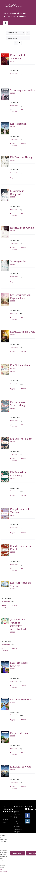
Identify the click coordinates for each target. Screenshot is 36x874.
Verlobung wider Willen (22, 90)
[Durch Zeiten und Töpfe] (5, 336)
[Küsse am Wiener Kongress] (5, 667)
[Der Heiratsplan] (5, 128)
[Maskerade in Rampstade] (5, 195)
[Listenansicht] (20, 43)
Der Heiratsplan (18, 123)
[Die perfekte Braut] (5, 737)
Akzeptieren (17, 853)
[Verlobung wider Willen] (5, 94)
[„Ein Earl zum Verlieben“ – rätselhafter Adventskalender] (5, 621)
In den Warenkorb (14, 110)
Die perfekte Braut (19, 733)
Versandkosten (14, 73)
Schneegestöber (18, 261)
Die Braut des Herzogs (22, 157)
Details (13, 78)
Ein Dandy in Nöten (20, 766)
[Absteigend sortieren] (28, 33)
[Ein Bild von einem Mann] (5, 369)
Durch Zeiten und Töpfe (22, 331)
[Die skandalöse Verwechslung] (5, 406)
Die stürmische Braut (21, 699)
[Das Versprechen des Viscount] (5, 584)
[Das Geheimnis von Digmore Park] (5, 299)
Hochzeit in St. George (22, 227)
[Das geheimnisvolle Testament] (5, 513)
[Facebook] (27, 815)
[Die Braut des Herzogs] (5, 161)
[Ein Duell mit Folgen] (5, 443)
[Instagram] (27, 821)
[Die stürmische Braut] (5, 704)
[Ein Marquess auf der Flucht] (5, 550)
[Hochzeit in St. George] (5, 232)
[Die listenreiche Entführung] (5, 476)
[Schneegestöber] (5, 265)
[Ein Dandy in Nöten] (5, 771)
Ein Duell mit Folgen (21, 438)
